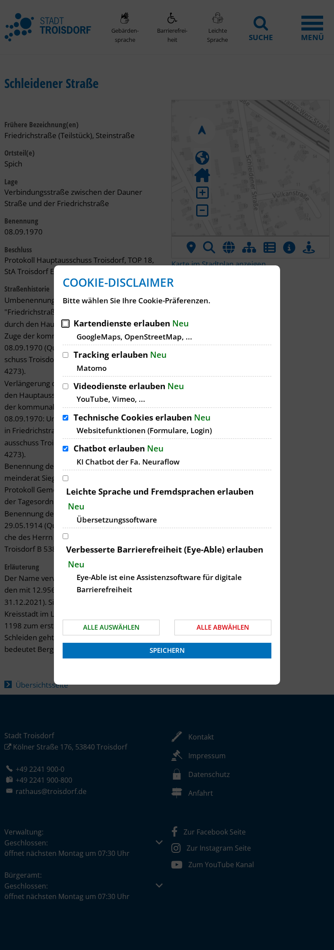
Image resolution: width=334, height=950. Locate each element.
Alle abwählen (223, 627)
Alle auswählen (111, 627)
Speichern (167, 650)
